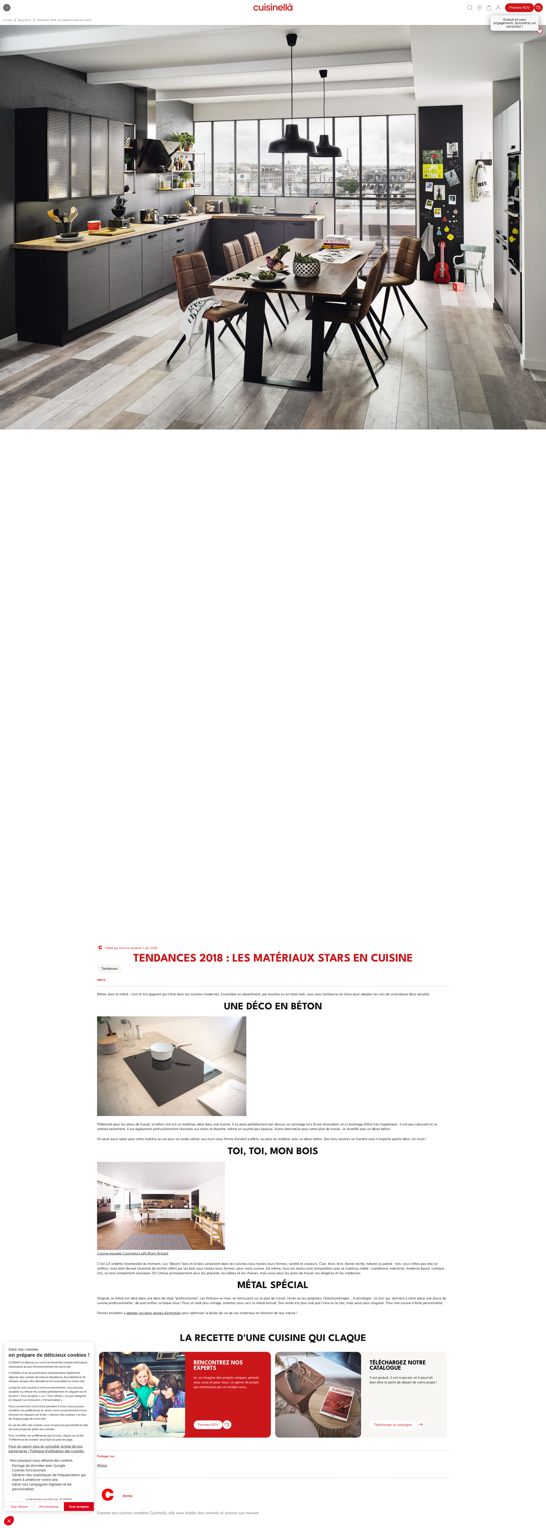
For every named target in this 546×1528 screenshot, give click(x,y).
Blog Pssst (24, 20)
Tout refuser (19, 1507)
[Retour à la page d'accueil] (273, 7)
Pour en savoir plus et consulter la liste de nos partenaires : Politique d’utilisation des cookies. (46, 1448)
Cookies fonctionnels (29, 1470)
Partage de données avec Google (38, 1465)
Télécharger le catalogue (393, 1424)
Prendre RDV (519, 7)
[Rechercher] (470, 7)
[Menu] (6, 7)
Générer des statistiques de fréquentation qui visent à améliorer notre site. (49, 1477)
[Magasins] (479, 7)
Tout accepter (79, 1507)
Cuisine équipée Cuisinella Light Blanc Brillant (132, 1253)
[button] (9, 1521)
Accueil (7, 20)
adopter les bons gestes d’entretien (153, 1313)
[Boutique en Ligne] (488, 7)
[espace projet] (498, 7)
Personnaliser (49, 1507)
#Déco (102, 1465)
